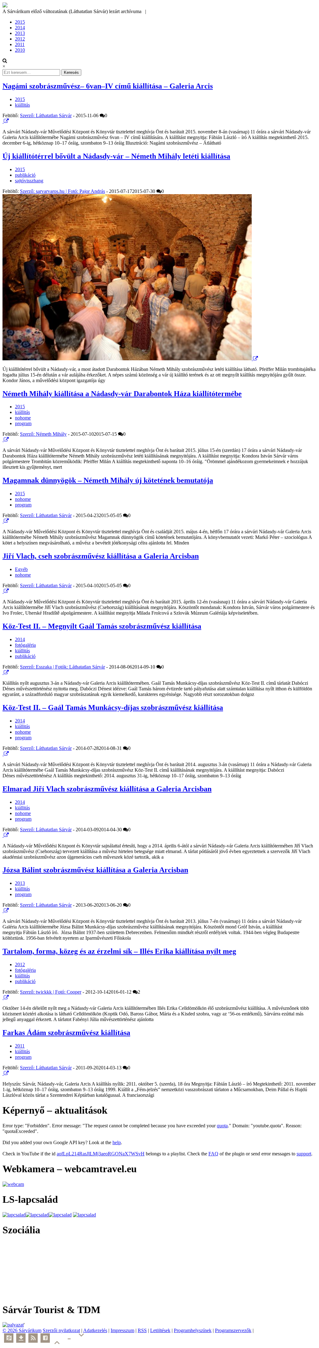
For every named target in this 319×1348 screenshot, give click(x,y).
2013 (20, 33)
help (116, 1142)
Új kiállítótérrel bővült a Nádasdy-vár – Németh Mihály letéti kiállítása (116, 156)
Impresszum (122, 1330)
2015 (20, 22)
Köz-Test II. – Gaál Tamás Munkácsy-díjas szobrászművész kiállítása (112, 707)
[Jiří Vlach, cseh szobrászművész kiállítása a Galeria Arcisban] (3, 591)
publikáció (25, 175)
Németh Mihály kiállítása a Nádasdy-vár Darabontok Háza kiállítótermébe (122, 394)
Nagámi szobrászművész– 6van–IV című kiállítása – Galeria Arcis (107, 86)
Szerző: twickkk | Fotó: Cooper (50, 992)
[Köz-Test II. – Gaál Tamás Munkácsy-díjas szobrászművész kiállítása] (3, 753)
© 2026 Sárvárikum (21, 1330)
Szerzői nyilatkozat (61, 1330)
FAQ (213, 1153)
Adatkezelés (95, 1330)
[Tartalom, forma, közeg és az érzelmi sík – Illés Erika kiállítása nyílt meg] (3, 997)
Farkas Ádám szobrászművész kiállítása (66, 1033)
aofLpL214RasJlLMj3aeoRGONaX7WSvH (101, 1153)
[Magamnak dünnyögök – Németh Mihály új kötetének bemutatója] (3, 521)
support (304, 1153)
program (23, 423)
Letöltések (160, 1330)
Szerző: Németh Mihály (43, 434)
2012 (20, 38)
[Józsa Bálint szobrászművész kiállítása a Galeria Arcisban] (3, 910)
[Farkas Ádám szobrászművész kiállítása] (3, 1073)
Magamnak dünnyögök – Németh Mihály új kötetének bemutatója (107, 480)
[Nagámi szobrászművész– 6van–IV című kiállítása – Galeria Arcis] (3, 121)
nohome (23, 417)
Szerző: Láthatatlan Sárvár (46, 115)
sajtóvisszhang (29, 180)
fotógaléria (25, 645)
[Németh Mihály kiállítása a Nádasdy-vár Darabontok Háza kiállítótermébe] (3, 439)
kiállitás (22, 105)
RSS (142, 1330)
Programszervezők (233, 1330)
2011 (20, 44)
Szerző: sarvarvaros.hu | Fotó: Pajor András (62, 191)
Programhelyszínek (193, 1330)
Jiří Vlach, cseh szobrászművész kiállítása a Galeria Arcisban (100, 556)
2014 (20, 27)
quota (222, 1125)
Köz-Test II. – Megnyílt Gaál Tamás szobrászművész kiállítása (101, 626)
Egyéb (21, 569)
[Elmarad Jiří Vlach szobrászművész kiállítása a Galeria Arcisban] (3, 835)
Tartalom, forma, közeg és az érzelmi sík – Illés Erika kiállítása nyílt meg (119, 951)
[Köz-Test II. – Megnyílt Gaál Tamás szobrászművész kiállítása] (3, 672)
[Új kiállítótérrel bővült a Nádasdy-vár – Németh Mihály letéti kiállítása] (127, 358)
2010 (20, 50)
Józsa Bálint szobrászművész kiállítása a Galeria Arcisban (95, 870)
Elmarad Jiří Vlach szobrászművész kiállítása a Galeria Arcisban (107, 789)
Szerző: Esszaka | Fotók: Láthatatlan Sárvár (62, 666)
